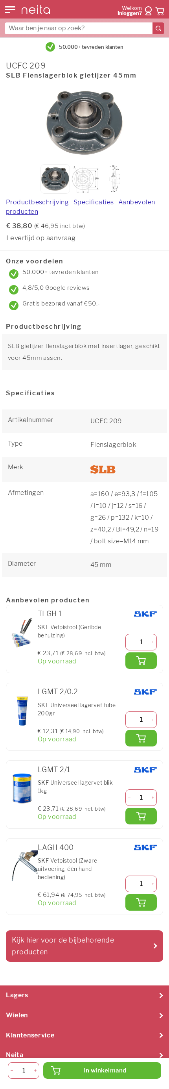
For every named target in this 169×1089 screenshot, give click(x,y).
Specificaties (93, 202)
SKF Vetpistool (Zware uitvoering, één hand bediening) (67, 868)
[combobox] (84, 28)
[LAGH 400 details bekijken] (22, 866)
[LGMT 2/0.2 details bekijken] (22, 710)
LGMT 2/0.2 (58, 691)
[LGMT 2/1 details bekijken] (22, 788)
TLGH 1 (50, 613)
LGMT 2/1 (54, 769)
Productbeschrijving (37, 202)
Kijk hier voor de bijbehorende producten (63, 946)
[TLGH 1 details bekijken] (22, 632)
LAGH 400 (56, 847)
